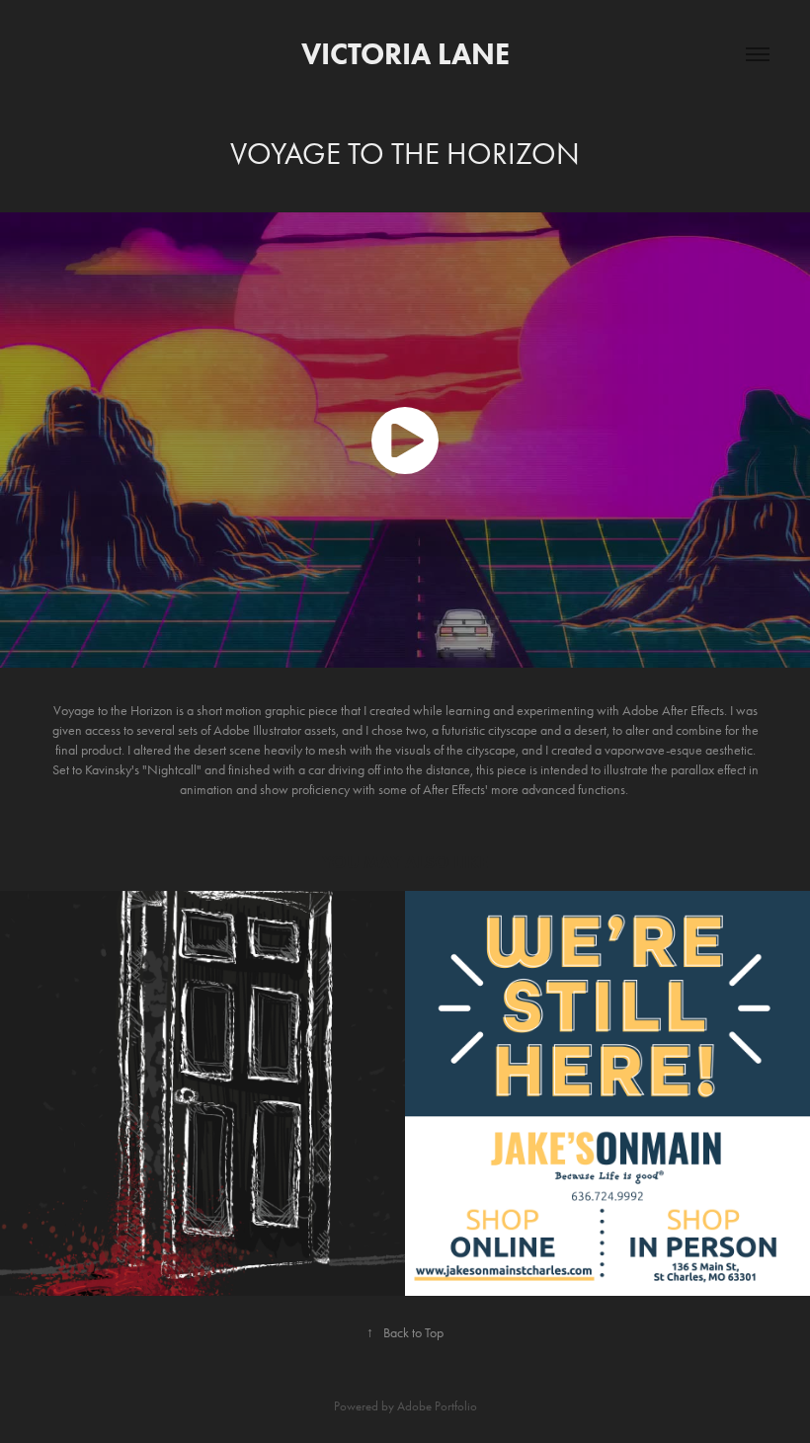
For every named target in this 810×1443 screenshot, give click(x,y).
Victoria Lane (405, 54)
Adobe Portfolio (437, 1406)
